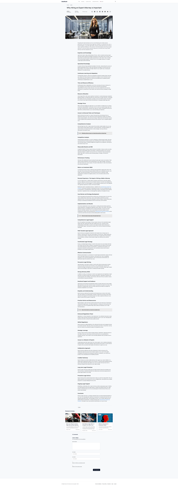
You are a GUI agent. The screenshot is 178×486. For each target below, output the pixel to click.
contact (115, 483)
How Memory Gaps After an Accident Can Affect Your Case (88, 425)
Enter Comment (74, 441)
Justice (79, 407)
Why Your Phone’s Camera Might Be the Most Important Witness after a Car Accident (72, 425)
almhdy (68, 11)
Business (82, 1)
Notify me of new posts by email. (77, 466)
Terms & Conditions (98, 483)
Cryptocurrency (88, 1)
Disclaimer (109, 483)
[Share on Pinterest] (102, 12)
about (112, 483)
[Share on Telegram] (105, 12)
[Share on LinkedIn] (95, 12)
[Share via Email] (108, 12)
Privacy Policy (104, 483)
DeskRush (64, 1)
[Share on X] (92, 12)
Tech (79, 1)
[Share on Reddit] (100, 12)
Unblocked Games (95, 1)
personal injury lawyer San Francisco (102, 211)
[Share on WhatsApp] (97, 12)
